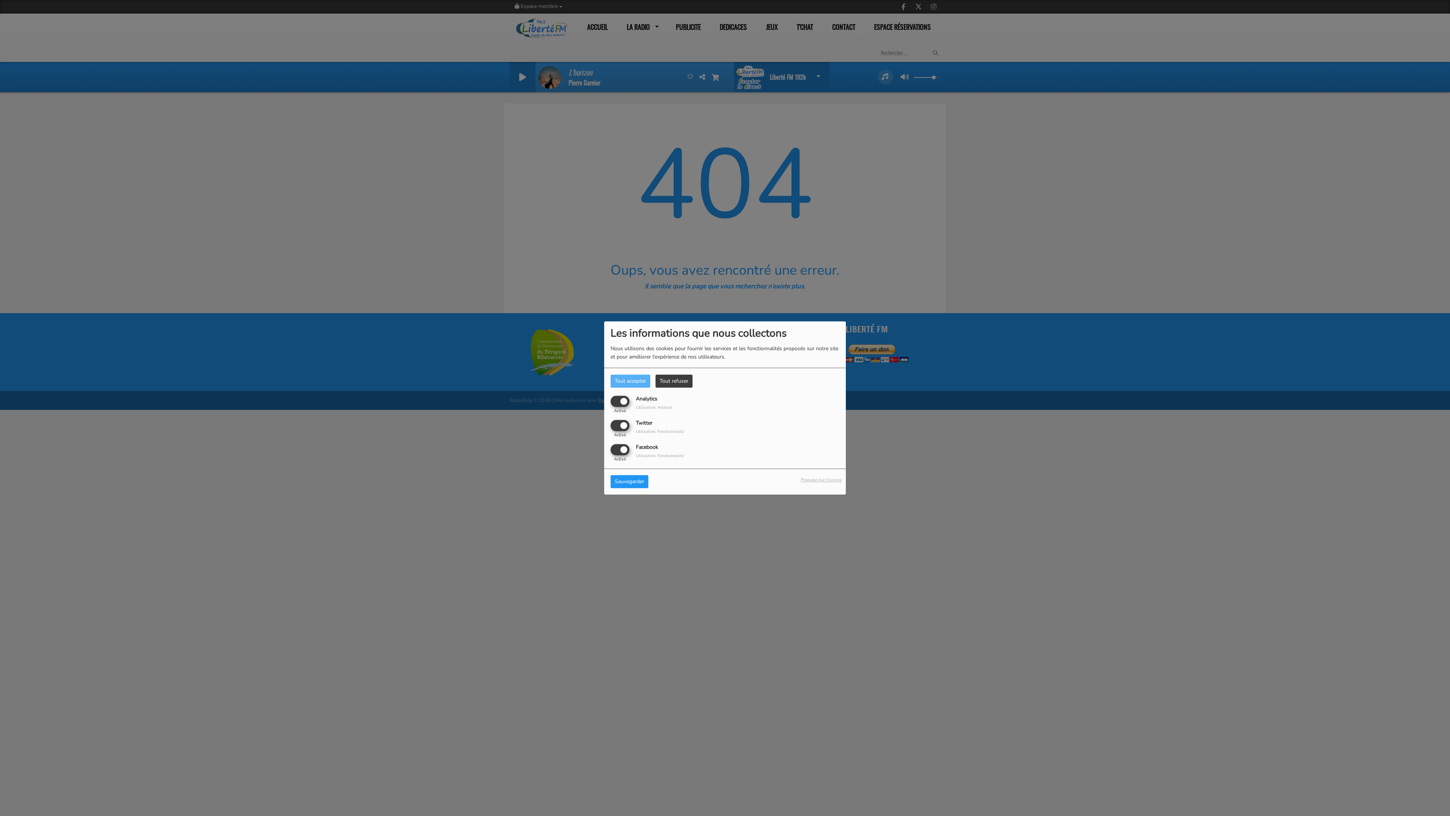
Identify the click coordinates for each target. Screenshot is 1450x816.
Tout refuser (674, 381)
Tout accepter (630, 381)
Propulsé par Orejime (821, 480)
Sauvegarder (629, 481)
